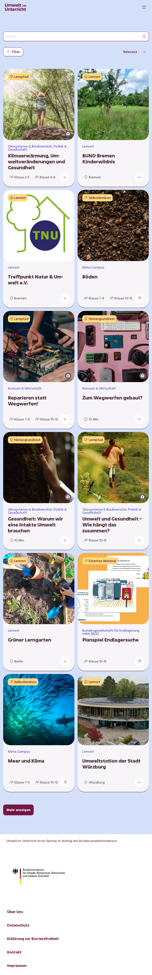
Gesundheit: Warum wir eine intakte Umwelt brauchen (35, 525)
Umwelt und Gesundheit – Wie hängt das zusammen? (112, 525)
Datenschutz (18, 925)
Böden (90, 277)
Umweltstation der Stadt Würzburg (111, 764)
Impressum (17, 965)
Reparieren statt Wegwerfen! (27, 401)
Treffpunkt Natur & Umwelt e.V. (35, 280)
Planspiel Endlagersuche (110, 640)
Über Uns (15, 911)
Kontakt (14, 952)
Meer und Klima (26, 761)
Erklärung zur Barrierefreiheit (33, 938)
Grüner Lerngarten (29, 640)
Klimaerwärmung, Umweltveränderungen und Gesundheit (36, 161)
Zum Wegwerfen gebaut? (112, 398)
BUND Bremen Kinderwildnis (98, 159)
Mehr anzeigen (18, 810)
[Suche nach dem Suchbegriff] (144, 36)
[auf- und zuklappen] (65, 177)
